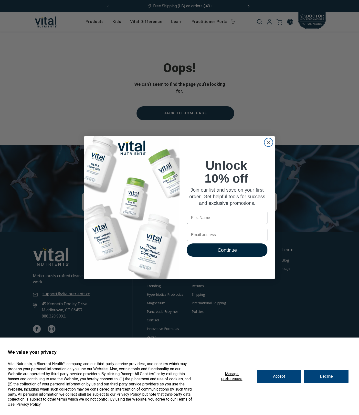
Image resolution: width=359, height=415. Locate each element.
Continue (227, 250)
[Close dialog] (268, 142)
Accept (279, 376)
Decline (326, 376)
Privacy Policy (28, 404)
